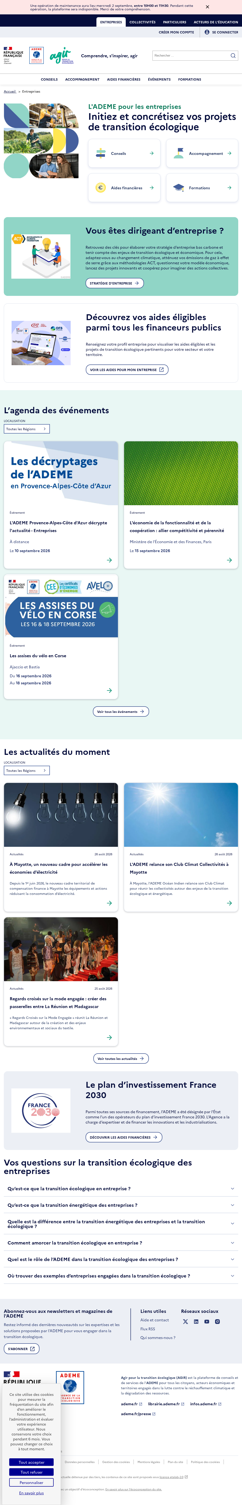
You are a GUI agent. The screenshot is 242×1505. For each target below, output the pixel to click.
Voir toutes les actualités (117, 1058)
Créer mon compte (176, 32)
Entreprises (111, 22)
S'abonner (18, 1350)
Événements (159, 79)
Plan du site (175, 1462)
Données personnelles (80, 1462)
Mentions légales (149, 1462)
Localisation (14, 421)
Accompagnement (82, 79)
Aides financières (123, 79)
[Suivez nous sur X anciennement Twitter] (185, 1321)
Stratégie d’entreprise (111, 283)
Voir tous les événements (117, 711)
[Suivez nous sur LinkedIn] (196, 1321)
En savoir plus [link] (31, 1492)
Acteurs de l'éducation (216, 22)
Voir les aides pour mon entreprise (123, 371)
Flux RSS (147, 1328)
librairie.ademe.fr (164, 1404)
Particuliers (174, 22)
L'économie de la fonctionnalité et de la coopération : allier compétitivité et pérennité (177, 526)
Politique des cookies (205, 1462)
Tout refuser (32, 1472)
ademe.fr (129, 1404)
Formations (189, 79)
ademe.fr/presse (136, 1414)
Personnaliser (31, 1482)
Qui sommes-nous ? (157, 1337)
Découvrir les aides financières (120, 1137)
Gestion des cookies (116, 1462)
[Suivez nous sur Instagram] (217, 1321)
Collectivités (143, 22)
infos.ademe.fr (203, 1404)
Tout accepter (31, 1462)
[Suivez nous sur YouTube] (206, 1322)
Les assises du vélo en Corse (38, 655)
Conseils (49, 79)
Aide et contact (154, 1319)
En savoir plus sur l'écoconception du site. (133, 1489)
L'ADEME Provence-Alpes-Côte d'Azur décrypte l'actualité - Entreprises (58, 526)
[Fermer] (207, 7)
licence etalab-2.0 (171, 1477)
